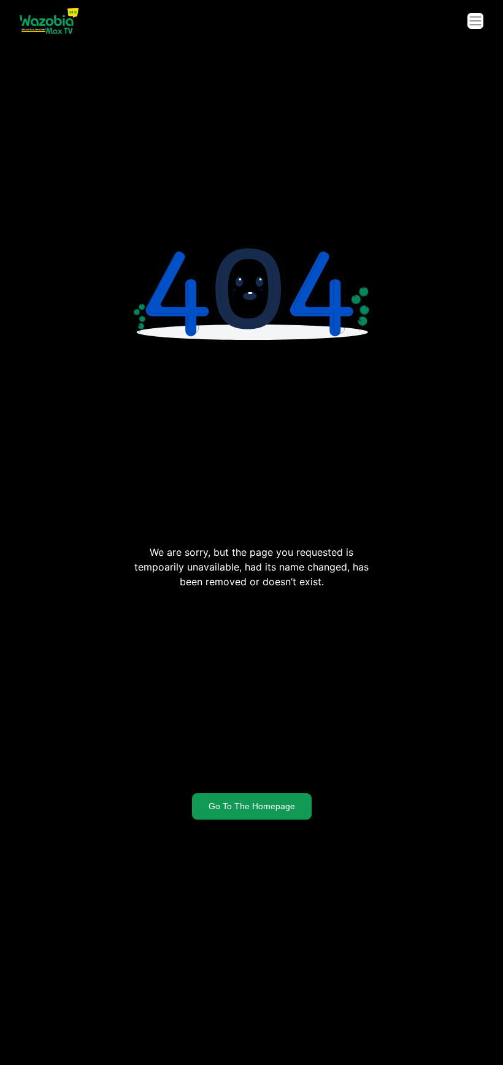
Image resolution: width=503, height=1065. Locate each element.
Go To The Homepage (252, 806)
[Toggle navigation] (475, 21)
